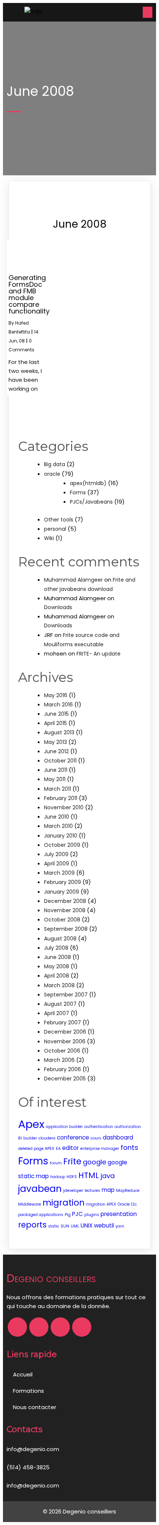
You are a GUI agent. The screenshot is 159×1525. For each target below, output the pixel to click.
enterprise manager (99, 1148)
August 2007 (60, 1004)
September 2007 (66, 994)
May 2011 (54, 779)
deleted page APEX (36, 1148)
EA (58, 1148)
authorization (128, 1126)
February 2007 (62, 1022)
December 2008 (65, 901)
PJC (77, 1214)
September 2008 (66, 929)
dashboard (118, 1137)
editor (70, 1148)
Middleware (29, 1204)
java (108, 1175)
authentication (98, 1126)
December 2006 (65, 1031)
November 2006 (64, 1041)
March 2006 (59, 1060)
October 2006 (62, 1050)
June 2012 (56, 751)
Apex (31, 1124)
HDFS (72, 1177)
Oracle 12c (127, 1204)
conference (73, 1137)
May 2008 (56, 966)
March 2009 (59, 873)
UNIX (86, 1225)
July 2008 (56, 948)
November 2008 (64, 910)
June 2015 (56, 714)
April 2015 (55, 723)
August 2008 (60, 938)
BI (20, 1138)
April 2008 (56, 975)
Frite (72, 1161)
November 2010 (64, 807)
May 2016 (55, 695)
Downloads (58, 607)
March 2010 (58, 826)
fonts (129, 1147)
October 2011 (60, 760)
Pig (68, 1214)
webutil (104, 1225)
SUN (65, 1226)
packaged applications (40, 1214)
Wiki (49, 538)
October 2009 (62, 845)
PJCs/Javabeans (91, 501)
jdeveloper (73, 1190)
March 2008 (59, 985)
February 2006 (62, 1069)
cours (96, 1138)
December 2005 (65, 1078)
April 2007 (56, 1013)
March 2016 (58, 704)
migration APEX (101, 1204)
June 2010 (56, 816)
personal (55, 529)
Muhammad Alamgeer (73, 579)
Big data (54, 464)
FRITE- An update (99, 653)
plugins (91, 1214)
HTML (88, 1175)
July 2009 (56, 854)
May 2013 (55, 742)
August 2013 (59, 732)
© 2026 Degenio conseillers (79, 1511)
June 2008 (57, 957)
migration (64, 1203)
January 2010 (60, 835)
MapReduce (127, 1190)
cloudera (46, 1138)
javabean (40, 1188)
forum (56, 1163)
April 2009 (56, 863)
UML (75, 1226)
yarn (119, 1226)
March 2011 (57, 789)
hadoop (57, 1177)
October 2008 (62, 919)
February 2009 (62, 882)
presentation (119, 1214)
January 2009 (61, 891)
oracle (52, 474)
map (108, 1190)
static (53, 1226)
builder (30, 1138)
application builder (64, 1126)
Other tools (58, 519)
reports (32, 1224)
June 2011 (55, 770)
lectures (92, 1190)
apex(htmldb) (88, 483)
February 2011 (60, 798)
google (94, 1162)
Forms (78, 492)
